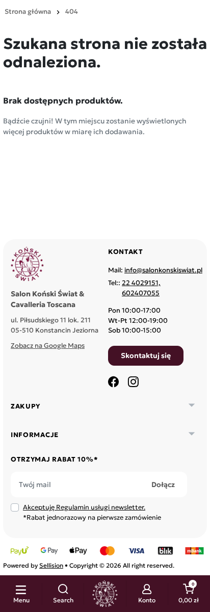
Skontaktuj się (146, 355)
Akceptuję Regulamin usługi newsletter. (84, 507)
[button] (63, 594)
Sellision (51, 565)
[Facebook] (113, 381)
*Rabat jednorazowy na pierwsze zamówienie (92, 512)
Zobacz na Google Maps (48, 345)
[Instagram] (133, 381)
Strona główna (28, 11)
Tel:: (134, 287)
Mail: (155, 270)
